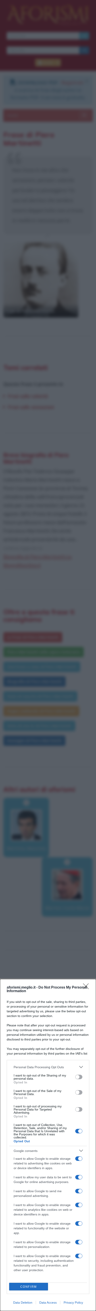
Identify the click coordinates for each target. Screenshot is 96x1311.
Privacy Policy (73, 1302)
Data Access (48, 1302)
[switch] (78, 1077)
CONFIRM (28, 1286)
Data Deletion (22, 1302)
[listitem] (48, 1067)
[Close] (87, 987)
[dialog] (48, 1145)
